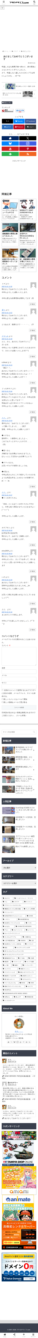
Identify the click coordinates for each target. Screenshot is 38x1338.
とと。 (4, 418)
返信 (33, 304)
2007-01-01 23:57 (7, 495)
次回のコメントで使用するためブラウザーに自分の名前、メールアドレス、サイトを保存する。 (19, 693)
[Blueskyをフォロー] (10, 143)
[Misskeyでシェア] (32, 840)
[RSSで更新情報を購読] (27, 154)
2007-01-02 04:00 (7, 530)
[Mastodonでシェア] (15, 840)
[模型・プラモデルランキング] (7, 110)
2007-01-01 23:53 (7, 420)
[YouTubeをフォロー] (10, 149)
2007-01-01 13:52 (7, 313)
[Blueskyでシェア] (23, 840)
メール (4, 675)
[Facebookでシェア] (6, 845)
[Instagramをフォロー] (27, 143)
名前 (3, 668)
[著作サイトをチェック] (10, 138)
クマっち (5, 336)
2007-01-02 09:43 (7, 553)
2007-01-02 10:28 (7, 580)
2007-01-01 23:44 (7, 391)
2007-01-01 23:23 (7, 365)
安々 (3, 310)
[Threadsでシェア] (15, 845)
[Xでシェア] (6, 840)
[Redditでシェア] (23, 845)
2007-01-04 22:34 (7, 612)
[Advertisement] (19, 30)
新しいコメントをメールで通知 (15, 699)
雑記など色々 (8, 102)
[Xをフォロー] (27, 138)
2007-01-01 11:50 (7, 286)
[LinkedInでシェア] (23, 851)
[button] (30, 127)
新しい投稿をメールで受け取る (15, 702)
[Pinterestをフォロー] (27, 149)
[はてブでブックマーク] (32, 845)
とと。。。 (19, 1031)
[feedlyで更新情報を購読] (10, 154)
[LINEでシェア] (6, 851)
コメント (6, 645)
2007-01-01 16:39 (7, 339)
